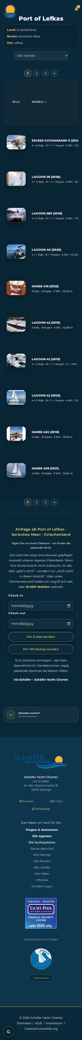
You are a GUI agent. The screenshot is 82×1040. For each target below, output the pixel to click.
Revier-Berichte (41, 849)
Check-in (15, 595)
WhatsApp (42, 808)
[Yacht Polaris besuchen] (41, 958)
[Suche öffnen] (8, 1031)
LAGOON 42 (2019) (46, 322)
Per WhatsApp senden (41, 649)
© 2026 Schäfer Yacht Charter (41, 1018)
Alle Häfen (41, 874)
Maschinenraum (41, 978)
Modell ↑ (39, 101)
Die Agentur (42, 836)
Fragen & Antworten (42, 830)
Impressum (54, 1023)
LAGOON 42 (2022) (46, 395)
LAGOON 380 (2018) (47, 213)
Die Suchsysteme (42, 842)
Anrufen (28, 801)
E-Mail (58, 801)
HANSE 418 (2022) (45, 286)
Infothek (42, 880)
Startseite (24, 1023)
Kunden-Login (42, 886)
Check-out (17, 613)
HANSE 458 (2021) (45, 468)
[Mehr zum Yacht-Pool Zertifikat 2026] (41, 913)
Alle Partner (42, 855)
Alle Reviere (42, 861)
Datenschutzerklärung (41, 1029)
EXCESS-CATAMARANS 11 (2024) (56, 140)
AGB (38, 1023)
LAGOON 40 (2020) (46, 250)
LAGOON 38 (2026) (46, 177)
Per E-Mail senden (41, 637)
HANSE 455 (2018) (45, 432)
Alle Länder (42, 867)
